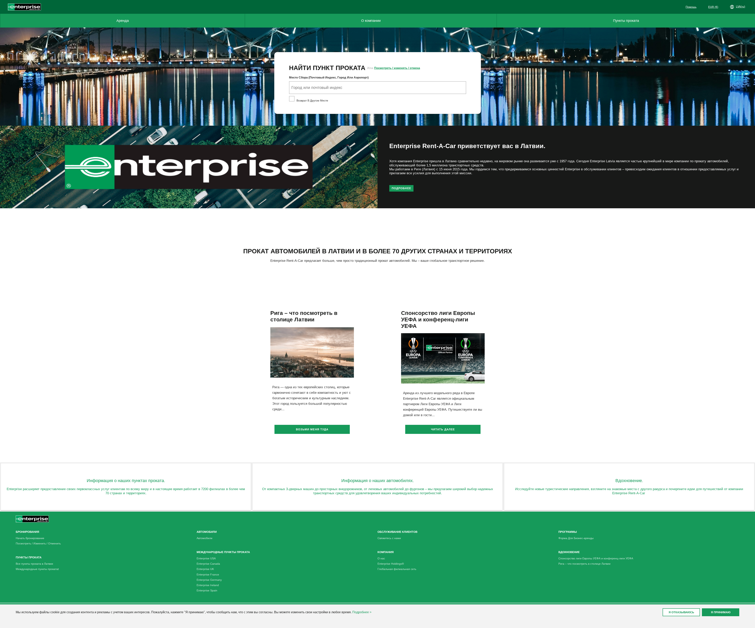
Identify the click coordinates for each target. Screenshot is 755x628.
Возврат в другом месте (312, 100)
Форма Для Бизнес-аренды (576, 538)
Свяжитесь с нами (389, 538)
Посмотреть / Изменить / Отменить (38, 543)
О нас (381, 558)
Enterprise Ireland (208, 585)
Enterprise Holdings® (391, 563)
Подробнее (401, 188)
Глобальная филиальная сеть (397, 569)
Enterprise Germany (209, 579)
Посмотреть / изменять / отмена (397, 68)
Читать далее (443, 429)
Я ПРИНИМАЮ (720, 612)
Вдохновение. (629, 480)
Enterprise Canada (208, 563)
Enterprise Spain (207, 590)
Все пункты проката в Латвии (34, 563)
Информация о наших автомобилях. (377, 480)
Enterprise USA (206, 558)
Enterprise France (208, 574)
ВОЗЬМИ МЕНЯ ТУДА (312, 429)
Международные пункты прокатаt (37, 569)
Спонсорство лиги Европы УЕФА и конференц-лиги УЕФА (595, 558)
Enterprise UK (205, 569)
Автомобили (204, 538)
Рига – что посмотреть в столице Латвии (584, 563)
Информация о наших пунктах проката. (126, 480)
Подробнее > (361, 612)
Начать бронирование (30, 538)
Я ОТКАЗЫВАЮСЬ (681, 612)
